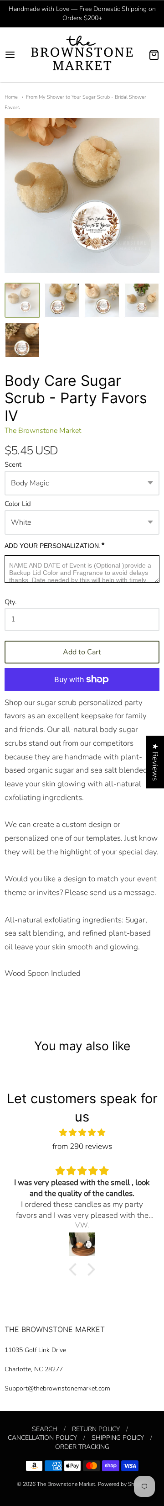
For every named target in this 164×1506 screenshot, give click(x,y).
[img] (82, 1133)
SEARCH (44, 1429)
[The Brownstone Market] (81, 55)
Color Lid (18, 504)
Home (11, 97)
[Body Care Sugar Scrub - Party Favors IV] (22, 300)
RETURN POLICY (96, 1429)
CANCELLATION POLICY (42, 1437)
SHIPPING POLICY (118, 1437)
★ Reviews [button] (155, 762)
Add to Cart (82, 652)
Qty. (10, 602)
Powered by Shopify (122, 1484)
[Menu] (15, 54)
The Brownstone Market (43, 431)
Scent (13, 465)
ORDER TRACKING (82, 1447)
